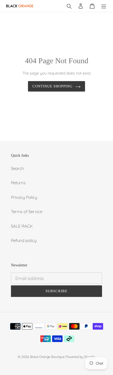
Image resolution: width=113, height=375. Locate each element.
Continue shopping (52, 86)
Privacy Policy (24, 197)
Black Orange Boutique (48, 357)
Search (17, 168)
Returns (18, 182)
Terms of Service (26, 211)
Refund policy (23, 240)
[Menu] (103, 6)
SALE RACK (22, 226)
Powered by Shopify (80, 357)
